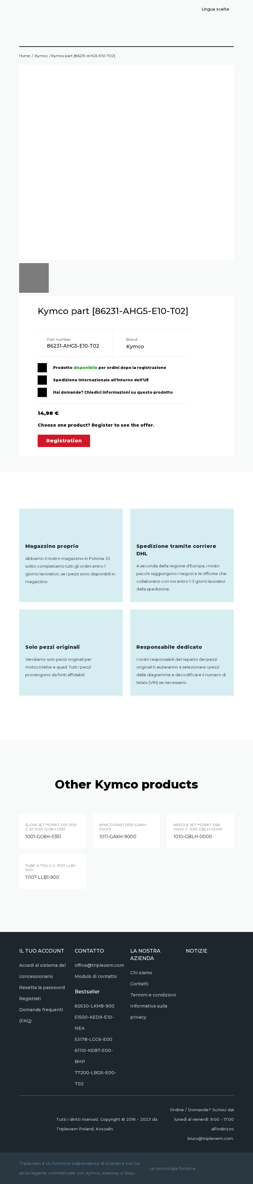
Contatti (139, 984)
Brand (131, 339)
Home (24, 55)
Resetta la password (42, 987)
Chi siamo (141, 972)
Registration (64, 441)
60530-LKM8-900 (94, 1006)
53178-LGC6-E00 (93, 1039)
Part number (59, 339)
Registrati (30, 998)
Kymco (41, 55)
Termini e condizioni (153, 995)
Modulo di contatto (96, 976)
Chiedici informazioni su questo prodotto (128, 392)
